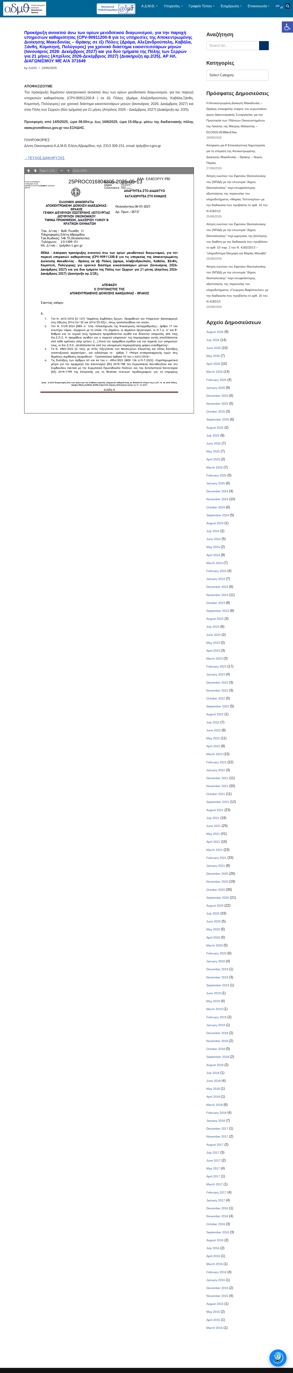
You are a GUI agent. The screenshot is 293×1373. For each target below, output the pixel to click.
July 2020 (212, 913)
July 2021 (212, 818)
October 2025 (215, 411)
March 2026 (214, 371)
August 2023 (215, 618)
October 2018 (215, 1049)
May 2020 (213, 929)
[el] (278, 6)
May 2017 (213, 1168)
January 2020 (215, 961)
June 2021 (213, 826)
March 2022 (214, 754)
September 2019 (217, 985)
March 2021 (214, 850)
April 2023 (213, 650)
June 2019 (213, 993)
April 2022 (213, 746)
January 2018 (215, 1120)
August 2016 (215, 1240)
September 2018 (217, 1057)
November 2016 (217, 1216)
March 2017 (214, 1184)
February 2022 (216, 762)
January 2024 (215, 579)
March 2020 (214, 945)
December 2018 (217, 1033)
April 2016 (213, 1256)
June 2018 (213, 1081)
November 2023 (217, 595)
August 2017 (215, 1144)
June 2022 (213, 730)
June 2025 (213, 443)
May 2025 (213, 451)
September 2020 (217, 897)
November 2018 (217, 1041)
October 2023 (215, 603)
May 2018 (213, 1088)
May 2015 (213, 1311)
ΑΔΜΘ (32, 68)
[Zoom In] (68, 170)
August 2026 (215, 332)
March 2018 (214, 1104)
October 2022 (215, 698)
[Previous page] (28, 170)
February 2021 (216, 857)
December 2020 (217, 873)
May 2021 (213, 833)
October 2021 (215, 794)
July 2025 (212, 435)
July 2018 (212, 1073)
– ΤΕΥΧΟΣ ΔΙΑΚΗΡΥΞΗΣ (44, 158)
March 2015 (214, 1328)
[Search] (264, 45)
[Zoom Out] (61, 170)
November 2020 (217, 881)
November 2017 (217, 1136)
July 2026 (212, 340)
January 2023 (215, 674)
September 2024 (217, 515)
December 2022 (217, 682)
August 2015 (215, 1304)
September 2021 (217, 802)
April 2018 (213, 1096)
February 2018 (216, 1112)
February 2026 (216, 380)
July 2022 (212, 722)
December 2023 (217, 586)
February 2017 (216, 1192)
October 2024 (215, 507)
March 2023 (214, 658)
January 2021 (215, 865)
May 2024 (213, 547)
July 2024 (212, 531)
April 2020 (213, 937)
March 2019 (214, 1009)
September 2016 (217, 1232)
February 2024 (216, 571)
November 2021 (217, 786)
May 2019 (213, 1001)
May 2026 (213, 356)
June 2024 (213, 539)
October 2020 (215, 889)
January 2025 (215, 483)
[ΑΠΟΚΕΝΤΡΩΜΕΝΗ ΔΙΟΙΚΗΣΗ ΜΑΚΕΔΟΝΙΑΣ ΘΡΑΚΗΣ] (24, 9)
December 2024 (217, 491)
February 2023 (216, 666)
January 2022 (215, 770)
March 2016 (214, 1264)
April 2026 (213, 363)
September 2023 (217, 610)
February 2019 (216, 1017)
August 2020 (215, 905)
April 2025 (213, 459)
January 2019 (215, 1025)
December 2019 (217, 969)
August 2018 (215, 1065)
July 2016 (212, 1248)
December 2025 (217, 395)
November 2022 (217, 690)
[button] (287, 27)
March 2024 (214, 563)
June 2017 (213, 1160)
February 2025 (216, 475)
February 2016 (216, 1272)
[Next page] (35, 170)
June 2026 (213, 348)
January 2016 (215, 1280)
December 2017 (217, 1128)
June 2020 (213, 921)
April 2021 (213, 841)
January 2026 (215, 387)
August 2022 (215, 714)
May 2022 (213, 738)
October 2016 (215, 1224)
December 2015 (217, 1288)
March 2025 (214, 467)
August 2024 (215, 523)
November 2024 (217, 499)
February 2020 (216, 953)
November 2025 (217, 403)
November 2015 (217, 1296)
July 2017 (212, 1152)
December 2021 (217, 778)
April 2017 (213, 1176)
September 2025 (217, 419)
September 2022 (217, 706)
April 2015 (213, 1320)
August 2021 (215, 810)
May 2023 (213, 642)
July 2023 (212, 626)
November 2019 (217, 977)
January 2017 (215, 1200)
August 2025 (215, 427)
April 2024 (213, 555)
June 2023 (213, 634)
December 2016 (217, 1208)
